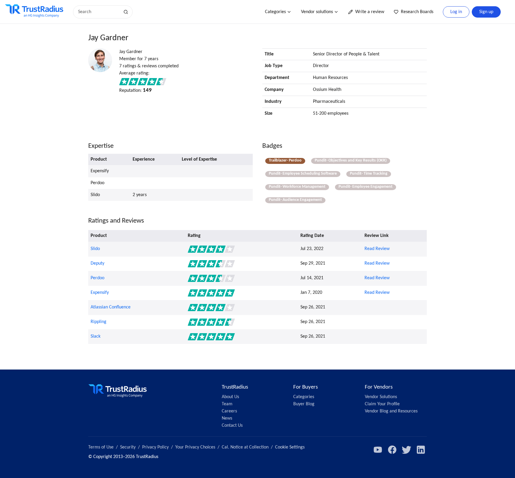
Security (128, 447)
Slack (95, 336)
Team (227, 404)
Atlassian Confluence (111, 307)
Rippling (98, 321)
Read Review (377, 248)
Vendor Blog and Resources (391, 411)
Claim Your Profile (382, 404)
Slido (95, 248)
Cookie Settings (290, 447)
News (227, 418)
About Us (230, 397)
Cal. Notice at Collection (245, 447)
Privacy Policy (155, 447)
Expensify (100, 292)
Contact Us (232, 425)
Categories (275, 12)
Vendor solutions (317, 12)
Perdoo (97, 278)
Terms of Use (101, 447)
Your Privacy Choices (195, 447)
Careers (229, 411)
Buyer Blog (303, 404)
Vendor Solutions (381, 397)
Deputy (97, 263)
